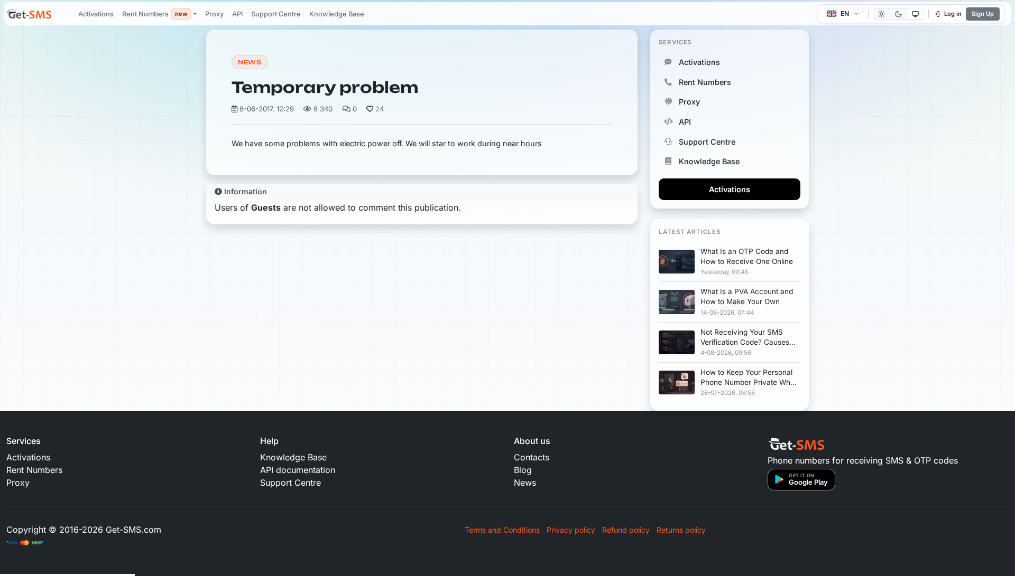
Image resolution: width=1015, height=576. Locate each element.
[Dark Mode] (898, 14)
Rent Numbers (154, 14)
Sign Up (983, 13)
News (250, 62)
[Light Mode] (881, 14)
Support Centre (276, 14)
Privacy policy (571, 529)
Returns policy (681, 529)
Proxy (214, 14)
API (237, 14)
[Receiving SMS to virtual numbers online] (28, 15)
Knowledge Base (336, 14)
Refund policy (626, 529)
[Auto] (915, 14)
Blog (523, 470)
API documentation (297, 470)
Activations (96, 14)
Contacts (531, 457)
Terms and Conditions (502, 529)
